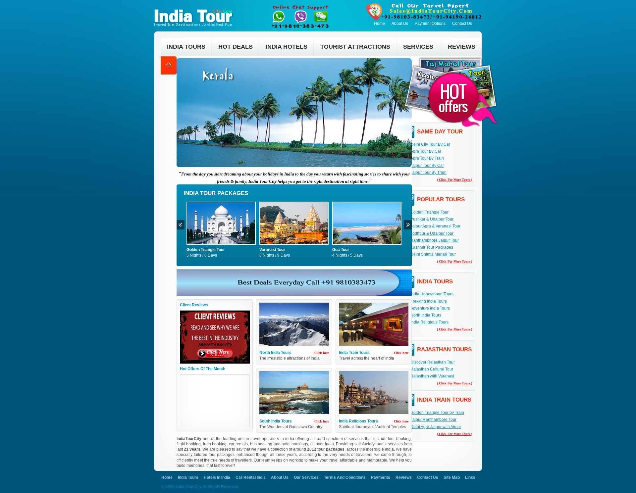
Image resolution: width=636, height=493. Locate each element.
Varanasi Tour (272, 249)
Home (379, 23)
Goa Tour (340, 249)
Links (470, 477)
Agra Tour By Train (427, 158)
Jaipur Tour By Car (427, 165)
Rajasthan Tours (444, 349)
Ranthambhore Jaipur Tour (434, 240)
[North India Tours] (294, 325)
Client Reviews (194, 305)
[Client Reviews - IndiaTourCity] (215, 313)
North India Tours (275, 352)
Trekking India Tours (428, 301)
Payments (380, 477)
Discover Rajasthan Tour (432, 362)
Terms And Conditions (345, 477)
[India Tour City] (195, 8)
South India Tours (275, 421)
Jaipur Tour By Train (428, 172)
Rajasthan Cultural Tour (431, 369)
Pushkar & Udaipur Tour (431, 219)
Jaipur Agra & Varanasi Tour (435, 226)
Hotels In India (217, 477)
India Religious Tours (358, 421)
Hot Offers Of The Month (202, 369)
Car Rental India (251, 477)
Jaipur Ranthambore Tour (433, 419)
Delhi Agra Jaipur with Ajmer (435, 426)
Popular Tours (441, 199)
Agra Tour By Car (425, 151)
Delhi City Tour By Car (430, 144)
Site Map (452, 477)
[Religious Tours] (373, 394)
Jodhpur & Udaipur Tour (431, 233)
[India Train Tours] (373, 325)
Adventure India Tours (430, 308)
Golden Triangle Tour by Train (437, 412)
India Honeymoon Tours (431, 294)
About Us (400, 23)
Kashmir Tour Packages (431, 247)
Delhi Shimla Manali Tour (433, 254)
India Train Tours (354, 352)
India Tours (435, 281)
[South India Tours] (294, 394)
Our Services (306, 477)
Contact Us (462, 23)
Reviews (404, 477)
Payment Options (430, 23)
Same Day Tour (440, 131)
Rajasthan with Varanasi (432, 376)
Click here (321, 353)
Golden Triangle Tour (205, 249)
